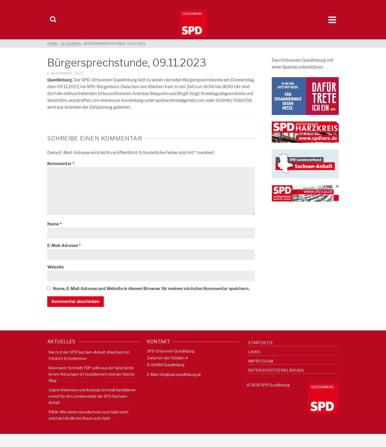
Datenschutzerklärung (276, 370)
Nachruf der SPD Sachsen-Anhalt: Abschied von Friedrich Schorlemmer (89, 355)
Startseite (260, 342)
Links (254, 352)
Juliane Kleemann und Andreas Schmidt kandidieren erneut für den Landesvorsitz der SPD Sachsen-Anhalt (92, 396)
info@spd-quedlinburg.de (180, 374)
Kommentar (60, 163)
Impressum (260, 361)
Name (54, 224)
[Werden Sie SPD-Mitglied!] (305, 95)
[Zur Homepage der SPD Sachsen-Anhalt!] (305, 163)
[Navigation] (332, 19)
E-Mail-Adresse (64, 245)
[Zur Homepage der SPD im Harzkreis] (305, 131)
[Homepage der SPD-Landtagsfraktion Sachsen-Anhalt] (305, 193)
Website (55, 267)
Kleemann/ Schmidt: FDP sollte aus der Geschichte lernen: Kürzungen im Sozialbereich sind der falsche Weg (91, 374)
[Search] (53, 19)
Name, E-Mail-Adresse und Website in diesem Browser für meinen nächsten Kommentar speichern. (151, 288)
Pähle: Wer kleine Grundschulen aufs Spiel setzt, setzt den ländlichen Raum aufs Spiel (89, 415)
